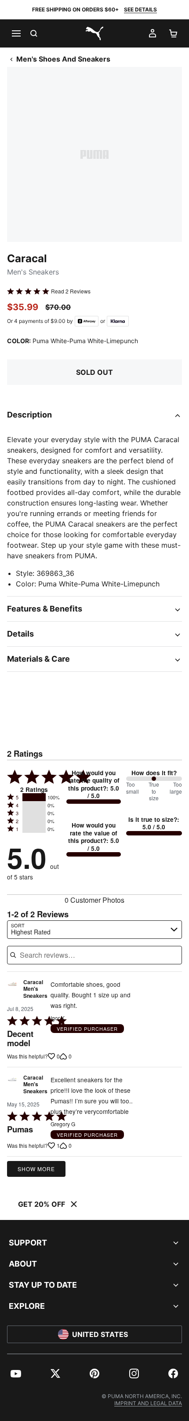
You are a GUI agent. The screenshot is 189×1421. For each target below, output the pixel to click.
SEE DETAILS (140, 9)
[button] (34, 797)
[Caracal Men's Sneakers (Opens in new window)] (12, 991)
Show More (36, 1168)
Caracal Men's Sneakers (35, 989)
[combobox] (94, 929)
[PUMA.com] (94, 33)
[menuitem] (16, 1373)
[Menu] (16, 33)
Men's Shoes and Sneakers (63, 59)
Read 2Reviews (71, 291)
